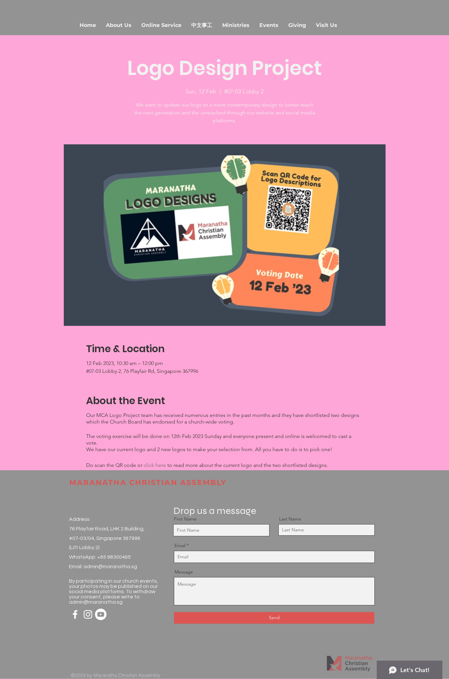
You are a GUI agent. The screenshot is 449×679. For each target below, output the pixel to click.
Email (180, 545)
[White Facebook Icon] (75, 614)
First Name (185, 519)
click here (155, 465)
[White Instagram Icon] (88, 614)
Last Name (290, 519)
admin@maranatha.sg (110, 566)
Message (184, 572)
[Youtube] (100, 614)
